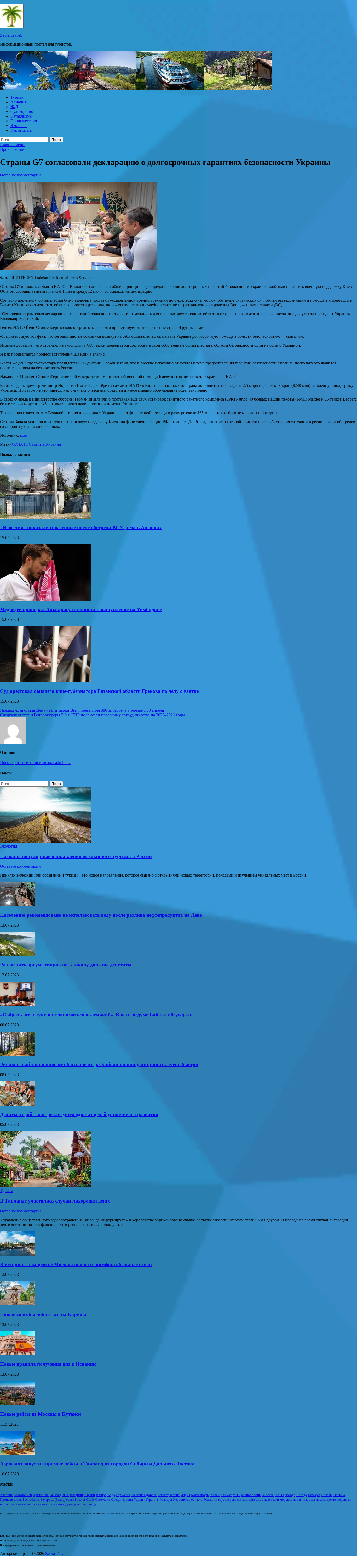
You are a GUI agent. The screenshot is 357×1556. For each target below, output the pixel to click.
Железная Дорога (144, 1495)
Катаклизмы (21, 116)
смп (59, 1504)
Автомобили (23, 1495)
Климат (226, 1495)
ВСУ (65, 1495)
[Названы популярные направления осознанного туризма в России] (45, 841)
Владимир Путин (82, 1495)
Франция (165, 1500)
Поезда (301, 1495)
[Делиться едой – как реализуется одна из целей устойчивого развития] (17, 1104)
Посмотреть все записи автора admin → (35, 762)
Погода (290, 1495)
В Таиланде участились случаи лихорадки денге (55, 1201)
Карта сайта (21, 130)
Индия (185, 1495)
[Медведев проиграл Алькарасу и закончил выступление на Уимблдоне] (45, 599)
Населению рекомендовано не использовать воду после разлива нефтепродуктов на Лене (101, 915)
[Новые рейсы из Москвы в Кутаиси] (17, 1404)
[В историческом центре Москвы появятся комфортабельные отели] (17, 1254)
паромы (309, 1500)
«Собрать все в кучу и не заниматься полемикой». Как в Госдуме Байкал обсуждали (96, 1014)
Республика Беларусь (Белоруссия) (48, 1500)
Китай (215, 1495)
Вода (111, 1495)
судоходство (72, 1504)
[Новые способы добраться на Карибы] (17, 1304)
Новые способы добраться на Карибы (43, 1314)
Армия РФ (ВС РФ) (47, 1495)
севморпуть (46, 1504)
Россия (80, 1500)
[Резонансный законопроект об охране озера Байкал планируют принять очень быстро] (17, 1054)
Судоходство (21, 111)
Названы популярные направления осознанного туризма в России (76, 856)
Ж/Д (14, 106)
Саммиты (37, 444)
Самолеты (102, 1500)
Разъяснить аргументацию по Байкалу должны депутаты (65, 964)
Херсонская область (188, 1500)
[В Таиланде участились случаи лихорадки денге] (45, 1186)
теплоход (89, 1504)
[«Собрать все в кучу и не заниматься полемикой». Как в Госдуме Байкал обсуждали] (17, 1004)
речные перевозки (23, 1504)
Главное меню (12, 144)
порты (4, 1504)
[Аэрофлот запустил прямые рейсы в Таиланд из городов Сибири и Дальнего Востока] (17, 1454)
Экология (18, 125)
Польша (339, 1495)
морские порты (291, 1500)
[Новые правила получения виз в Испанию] (17, 1354)
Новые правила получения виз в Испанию (48, 1364)
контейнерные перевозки (260, 1500)
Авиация (18, 102)
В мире (101, 1495)
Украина (53, 444)
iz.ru (23, 435)
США (90, 1500)
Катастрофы (200, 1495)
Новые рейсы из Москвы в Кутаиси (40, 1414)
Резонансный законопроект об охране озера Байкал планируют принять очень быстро (99, 1064)
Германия (123, 1495)
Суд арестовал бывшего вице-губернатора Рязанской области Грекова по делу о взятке (99, 691)
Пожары (314, 1495)
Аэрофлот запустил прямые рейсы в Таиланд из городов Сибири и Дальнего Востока (97, 1463)
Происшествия (23, 121)
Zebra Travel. (11, 35)
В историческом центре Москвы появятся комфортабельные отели (76, 1264)
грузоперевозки (229, 1500)
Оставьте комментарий (20, 175)
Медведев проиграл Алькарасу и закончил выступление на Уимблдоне (81, 609)
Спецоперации (122, 1500)
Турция (139, 1500)
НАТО (23, 444)
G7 (14, 444)
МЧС (236, 1495)
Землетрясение (169, 1495)
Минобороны (251, 1495)
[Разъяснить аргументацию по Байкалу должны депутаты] (17, 955)
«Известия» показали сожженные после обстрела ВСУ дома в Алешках (81, 527)
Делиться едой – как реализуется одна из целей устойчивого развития (79, 1114)
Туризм (17, 97)
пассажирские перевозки (334, 1500)
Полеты (326, 1495)
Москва (268, 1495)
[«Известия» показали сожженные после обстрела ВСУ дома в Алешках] (45, 517)
